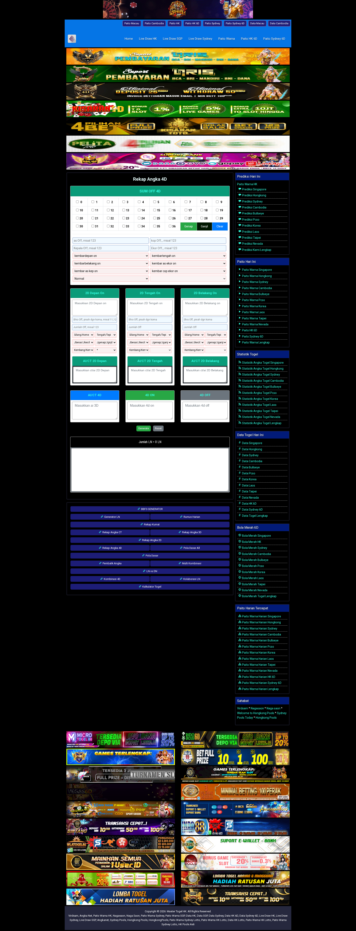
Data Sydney (250, 455)
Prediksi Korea (251, 225)
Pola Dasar (151, 555)
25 (158, 218)
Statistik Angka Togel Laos (258, 404)
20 (81, 218)
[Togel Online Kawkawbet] (120, 774)
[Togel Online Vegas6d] (120, 792)
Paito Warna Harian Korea (258, 652)
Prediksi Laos (250, 231)
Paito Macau (131, 23)
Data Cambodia (279, 23)
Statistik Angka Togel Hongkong (262, 368)
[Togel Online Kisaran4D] (178, 109)
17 (190, 210)
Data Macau (257, 23)
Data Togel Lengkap (254, 515)
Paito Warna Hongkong (256, 276)
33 (127, 226)
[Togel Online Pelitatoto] (178, 144)
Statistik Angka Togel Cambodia (262, 380)
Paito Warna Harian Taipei (258, 664)
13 (127, 210)
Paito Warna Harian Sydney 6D (261, 682)
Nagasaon (257, 708)
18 (205, 210)
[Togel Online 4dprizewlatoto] (120, 862)
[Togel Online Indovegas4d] (235, 897)
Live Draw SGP (173, 39)
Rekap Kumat (151, 524)
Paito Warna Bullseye (255, 294)
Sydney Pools (118, 920)
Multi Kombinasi (191, 563)
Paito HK (175, 23)
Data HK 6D (248, 503)
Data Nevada (250, 497)
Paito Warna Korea (253, 306)
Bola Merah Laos (252, 578)
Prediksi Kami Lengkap (256, 249)
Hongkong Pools (266, 717)
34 (143, 226)
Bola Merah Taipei (253, 584)
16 (174, 210)
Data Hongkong (251, 449)
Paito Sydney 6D (235, 23)
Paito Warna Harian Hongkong (261, 622)
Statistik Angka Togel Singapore (262, 362)
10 (81, 210)
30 (81, 226)
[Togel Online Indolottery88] (235, 827)
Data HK (191, 915)
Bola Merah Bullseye (254, 560)
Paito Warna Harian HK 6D (258, 676)
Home (129, 39)
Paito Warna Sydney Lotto (185, 920)
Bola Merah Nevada (254, 590)
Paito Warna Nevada (254, 324)
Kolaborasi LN (191, 579)
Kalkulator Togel (151, 586)
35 (158, 226)
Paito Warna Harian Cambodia (261, 634)
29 (221, 218)
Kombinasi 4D (111, 579)
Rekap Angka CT (112, 532)
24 (143, 218)
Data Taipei (249, 491)
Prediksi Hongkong (253, 195)
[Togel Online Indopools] (235, 862)
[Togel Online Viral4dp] (178, 161)
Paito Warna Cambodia (256, 288)
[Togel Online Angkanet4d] (235, 844)
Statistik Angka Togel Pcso (259, 393)
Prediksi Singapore (253, 189)
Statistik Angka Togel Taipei (259, 411)
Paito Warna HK (247, 184)
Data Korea (248, 479)
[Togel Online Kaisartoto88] (120, 879)
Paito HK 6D (192, 23)
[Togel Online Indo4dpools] (120, 897)
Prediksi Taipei (251, 237)
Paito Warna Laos (253, 312)
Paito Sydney (212, 23)
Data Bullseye (250, 467)
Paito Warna (226, 39)
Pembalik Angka (112, 563)
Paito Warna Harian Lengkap (260, 689)
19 (221, 210)
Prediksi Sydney (252, 201)
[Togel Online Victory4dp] (120, 757)
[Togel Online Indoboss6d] (235, 739)
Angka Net (86, 915)
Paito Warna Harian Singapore (261, 616)
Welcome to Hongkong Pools (255, 713)
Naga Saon (133, 915)
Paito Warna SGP (175, 915)
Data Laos (248, 485)
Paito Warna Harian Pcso (257, 646)
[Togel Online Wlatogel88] (120, 844)
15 (158, 210)
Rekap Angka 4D (150, 179)
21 (96, 218)
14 (143, 210)
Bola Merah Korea (253, 572)
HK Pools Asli (186, 924)
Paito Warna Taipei (253, 318)
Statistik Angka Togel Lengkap (261, 423)
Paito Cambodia (154, 23)
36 (174, 226)
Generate (143, 428)
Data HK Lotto (236, 920)
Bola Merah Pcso (252, 566)
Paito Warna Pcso (253, 300)
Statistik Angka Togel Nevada (260, 417)
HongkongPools (158, 920)
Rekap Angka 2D (152, 540)
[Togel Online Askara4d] (120, 809)
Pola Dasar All (191, 547)
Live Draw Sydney (200, 39)
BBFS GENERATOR (152, 509)
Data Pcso (248, 473)
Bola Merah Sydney (254, 547)
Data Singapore (251, 443)
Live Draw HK (148, 39)
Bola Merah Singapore (256, 535)
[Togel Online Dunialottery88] (235, 792)
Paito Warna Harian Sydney (259, 628)
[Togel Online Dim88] (178, 74)
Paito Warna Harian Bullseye (260, 640)
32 (112, 226)
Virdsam (242, 708)
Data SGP (202, 915)
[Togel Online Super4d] (178, 91)
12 (112, 210)
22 (112, 218)
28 (205, 218)
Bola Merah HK (251, 541)
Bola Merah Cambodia (256, 554)
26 (174, 218)
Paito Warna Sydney (254, 282)
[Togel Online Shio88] (235, 879)
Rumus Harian (191, 516)
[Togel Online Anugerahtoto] (235, 809)
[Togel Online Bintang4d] (120, 827)
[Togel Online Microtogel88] (120, 739)
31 (96, 226)
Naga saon (273, 708)
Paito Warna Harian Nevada (259, 670)
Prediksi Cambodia (253, 207)
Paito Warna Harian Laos (257, 658)
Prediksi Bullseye (252, 213)
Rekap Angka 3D (191, 532)
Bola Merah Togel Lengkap (258, 596)
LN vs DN (151, 571)
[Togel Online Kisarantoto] (178, 126)
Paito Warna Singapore (256, 269)
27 (190, 218)
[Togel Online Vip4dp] (235, 774)
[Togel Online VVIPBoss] (178, 56)
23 (127, 218)
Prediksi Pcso (250, 219)
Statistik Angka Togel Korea (259, 398)
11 (96, 210)
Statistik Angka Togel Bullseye (261, 386)
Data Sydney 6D (252, 509)
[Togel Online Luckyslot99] (235, 757)
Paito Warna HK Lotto (214, 920)
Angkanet (103, 920)
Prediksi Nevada (252, 243)
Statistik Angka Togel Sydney (260, 374)
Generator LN (112, 516)
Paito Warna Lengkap (255, 342)
